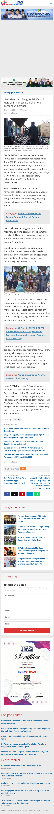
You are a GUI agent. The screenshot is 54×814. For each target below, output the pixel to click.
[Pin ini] (22, 494)
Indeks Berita (28, 810)
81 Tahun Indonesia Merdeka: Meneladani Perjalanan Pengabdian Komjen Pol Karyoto (33, 550)
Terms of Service (42, 810)
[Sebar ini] (7, 494)
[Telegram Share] (29, 494)
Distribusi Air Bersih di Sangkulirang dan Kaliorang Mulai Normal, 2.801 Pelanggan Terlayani (33, 529)
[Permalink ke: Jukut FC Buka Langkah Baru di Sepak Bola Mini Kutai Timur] (10, 540)
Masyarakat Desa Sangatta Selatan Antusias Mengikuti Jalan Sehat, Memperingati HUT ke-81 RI (33, 561)
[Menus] (51, 3)
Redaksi (18, 810)
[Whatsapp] (37, 494)
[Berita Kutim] (12, 3)
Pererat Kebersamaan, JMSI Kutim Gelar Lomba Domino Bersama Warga (32, 518)
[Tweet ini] (14, 494)
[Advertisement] (27, 48)
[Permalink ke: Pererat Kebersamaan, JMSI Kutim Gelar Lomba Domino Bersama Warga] (10, 519)
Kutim (17, 419)
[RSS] (23, 468)
